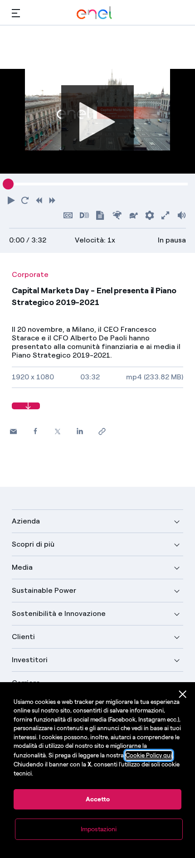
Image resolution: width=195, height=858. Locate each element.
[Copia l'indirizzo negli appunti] (102, 431)
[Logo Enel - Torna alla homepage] (94, 12)
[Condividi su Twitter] (58, 431)
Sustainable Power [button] (44, 590)
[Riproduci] (97, 121)
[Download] (26, 405)
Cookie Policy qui (149, 755)
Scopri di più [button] (33, 544)
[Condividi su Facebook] (35, 431)
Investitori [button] (30, 659)
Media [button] (22, 567)
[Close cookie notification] (182, 694)
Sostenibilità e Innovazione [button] (59, 613)
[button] (15, 13)
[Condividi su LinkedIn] (80, 431)
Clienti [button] (23, 636)
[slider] (8, 184)
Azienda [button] (26, 521)
